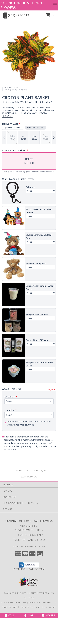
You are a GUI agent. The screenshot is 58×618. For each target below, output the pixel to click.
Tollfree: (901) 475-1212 (29, 539)
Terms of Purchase (30, 607)
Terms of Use (49, 607)
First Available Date (35, 127)
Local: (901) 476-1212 (29, 535)
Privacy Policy (9, 607)
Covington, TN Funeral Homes (20, 593)
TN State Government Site (43, 602)
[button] (50, 16)
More (6, 116)
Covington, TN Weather (14, 602)
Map (30, 615)
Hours (49, 615)
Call (10, 615)
